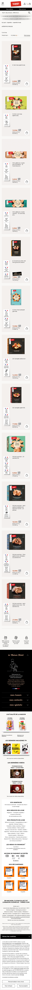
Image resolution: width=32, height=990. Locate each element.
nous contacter (16, 700)
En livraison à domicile (10, 804)
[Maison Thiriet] (16, 4)
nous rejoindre (16, 705)
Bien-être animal (7, 913)
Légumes (6, 831)
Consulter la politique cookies (10, 977)
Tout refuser (8, 986)
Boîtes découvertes (17, 839)
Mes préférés (9, 9)
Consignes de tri (16, 913)
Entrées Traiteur (18, 824)
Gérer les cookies (18, 968)
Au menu (16, 846)
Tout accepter (23, 986)
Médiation (25, 911)
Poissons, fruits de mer (11, 829)
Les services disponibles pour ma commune (14, 908)
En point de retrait (22, 804)
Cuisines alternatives (21, 837)
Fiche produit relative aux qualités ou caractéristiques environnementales (16, 917)
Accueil (4, 22)
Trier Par (5, 35)
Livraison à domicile (15, 814)
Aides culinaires (12, 833)
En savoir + (16, 860)
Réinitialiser (27, 35)
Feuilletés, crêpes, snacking (14, 826)
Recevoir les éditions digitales (7, 736)
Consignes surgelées (18, 812)
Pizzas (23, 826)
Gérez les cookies (8, 911)
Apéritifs (9, 22)
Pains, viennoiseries (10, 837)
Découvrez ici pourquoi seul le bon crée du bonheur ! (16, 676)
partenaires (18, 943)
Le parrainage (15, 806)
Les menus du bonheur (16, 840)
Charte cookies (18, 911)
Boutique (25, 839)
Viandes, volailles (22, 829)
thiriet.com (16, 906)
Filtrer (14, 35)
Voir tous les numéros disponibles (15, 758)
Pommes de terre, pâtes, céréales (18, 831)
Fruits (18, 833)
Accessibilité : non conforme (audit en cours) (18, 915)
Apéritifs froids (17, 22)
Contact (4, 915)
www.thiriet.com (6, 943)
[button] (25, 4)
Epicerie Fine (7, 839)
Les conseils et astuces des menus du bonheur (15, 849)
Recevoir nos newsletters (20, 736)
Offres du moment (9, 822)
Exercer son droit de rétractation (16, 920)
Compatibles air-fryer (21, 822)
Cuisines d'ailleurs (11, 827)
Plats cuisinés (20, 827)
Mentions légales (10, 910)
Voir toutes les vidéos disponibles (15, 796)
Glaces (22, 833)
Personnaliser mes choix (16, 981)
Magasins (9, 812)
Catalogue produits (21, 910)
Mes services (22, 9)
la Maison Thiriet (16, 655)
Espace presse (25, 913)
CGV (28, 908)
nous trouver (16, 695)
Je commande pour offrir (15, 816)
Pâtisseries (20, 835)
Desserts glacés (12, 835)
